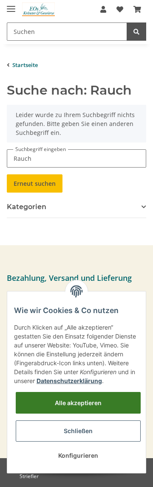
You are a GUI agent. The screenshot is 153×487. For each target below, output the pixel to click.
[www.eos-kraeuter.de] (38, 9)
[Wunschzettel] (119, 9)
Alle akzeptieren (78, 402)
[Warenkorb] (137, 9)
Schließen (78, 430)
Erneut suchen (35, 183)
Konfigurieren (78, 455)
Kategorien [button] (26, 207)
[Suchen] (136, 31)
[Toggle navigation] (11, 5)
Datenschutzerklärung (69, 380)
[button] (103, 9)
